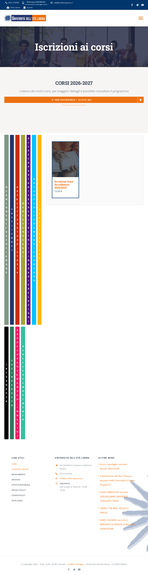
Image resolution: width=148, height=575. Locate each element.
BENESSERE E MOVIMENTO (23, 383)
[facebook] (132, 5)
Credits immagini (75, 564)
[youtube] (142, 5)
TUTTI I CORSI (12, 229)
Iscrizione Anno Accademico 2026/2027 (63, 184)
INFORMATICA (6, 383)
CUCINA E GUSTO (12, 383)
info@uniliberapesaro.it (71, 478)
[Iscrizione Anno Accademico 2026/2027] (65, 159)
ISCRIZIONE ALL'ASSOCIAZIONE (6, 230)
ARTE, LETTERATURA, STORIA (17, 230)
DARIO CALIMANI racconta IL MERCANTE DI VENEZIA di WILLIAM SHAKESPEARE (117, 524)
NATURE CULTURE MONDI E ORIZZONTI (34, 230)
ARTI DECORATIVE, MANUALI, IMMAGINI (17, 383)
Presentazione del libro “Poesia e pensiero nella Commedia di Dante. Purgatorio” (117, 480)
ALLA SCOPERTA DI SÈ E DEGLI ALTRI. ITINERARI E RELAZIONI (28, 230)
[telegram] (137, 5)
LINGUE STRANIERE (39, 230)
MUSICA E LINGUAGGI (23, 230)
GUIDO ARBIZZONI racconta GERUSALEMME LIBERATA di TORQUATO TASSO (114, 496)
